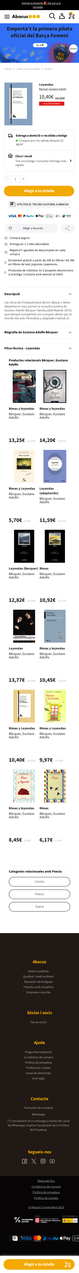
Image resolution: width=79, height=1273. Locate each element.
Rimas (44, 568)
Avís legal (38, 1078)
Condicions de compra (38, 1057)
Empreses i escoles (38, 992)
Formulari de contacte (38, 1108)
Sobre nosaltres (38, 971)
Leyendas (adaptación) (49, 491)
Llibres (8, 69)
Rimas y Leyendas (22, 488)
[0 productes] (71, 18)
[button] (62, 16)
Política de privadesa (38, 1062)
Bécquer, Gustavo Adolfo (52, 89)
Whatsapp (38, 1114)
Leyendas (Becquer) (23, 568)
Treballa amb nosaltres (38, 987)
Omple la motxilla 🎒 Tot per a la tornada (41, 5)
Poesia (48, 69)
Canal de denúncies (38, 1073)
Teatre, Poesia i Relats (28, 69)
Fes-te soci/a (38, 1022)
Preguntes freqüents (38, 1052)
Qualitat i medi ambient (38, 976)
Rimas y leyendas (21, 408)
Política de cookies (38, 1068)
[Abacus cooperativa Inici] (27, 18)
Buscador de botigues (38, 982)
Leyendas (16, 648)
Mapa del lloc (46, 1181)
